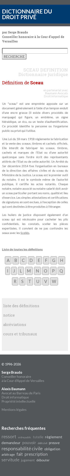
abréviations (14, 324)
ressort (8, 436)
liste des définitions (21, 305)
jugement (28, 460)
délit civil (42, 443)
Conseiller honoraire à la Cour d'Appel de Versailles (22, 376)
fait (19, 454)
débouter (43, 460)
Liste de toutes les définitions (22, 249)
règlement (53, 437)
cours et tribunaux (20, 333)
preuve (54, 443)
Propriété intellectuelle (18, 401)
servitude (10, 459)
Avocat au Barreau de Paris (21, 393)
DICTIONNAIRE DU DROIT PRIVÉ (27, 14)
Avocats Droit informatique (56, 94)
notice (9, 315)
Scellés (25, 233)
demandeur (11, 442)
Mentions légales (14, 409)
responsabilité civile (22, 448)
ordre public (24, 437)
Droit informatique (15, 397)
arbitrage (8, 454)
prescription (36, 454)
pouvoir (29, 442)
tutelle (38, 437)
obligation (52, 449)
